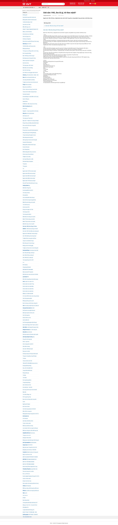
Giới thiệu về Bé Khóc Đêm (28, 420)
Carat (24, 401)
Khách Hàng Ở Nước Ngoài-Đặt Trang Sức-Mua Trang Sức (30, 467)
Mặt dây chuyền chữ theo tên (28, 312)
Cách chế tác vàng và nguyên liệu (29, 199)
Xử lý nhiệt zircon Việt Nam (28, 34)
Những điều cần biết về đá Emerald (29, 19)
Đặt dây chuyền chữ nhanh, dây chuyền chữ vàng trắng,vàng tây (30, 335)
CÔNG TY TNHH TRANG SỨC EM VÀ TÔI (30, 29)
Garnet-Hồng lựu (26, 98)
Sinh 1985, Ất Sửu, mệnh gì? (28, 255)
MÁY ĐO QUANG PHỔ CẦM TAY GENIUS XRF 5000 (30, 457)
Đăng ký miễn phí (87, 0)
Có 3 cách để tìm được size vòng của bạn (31, 295)
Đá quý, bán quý (26, 372)
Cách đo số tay (26, 62)
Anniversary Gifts (26, 207)
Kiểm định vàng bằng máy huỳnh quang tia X (30, 279)
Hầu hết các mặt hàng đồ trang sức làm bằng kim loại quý (30, 327)
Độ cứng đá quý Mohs (27, 380)
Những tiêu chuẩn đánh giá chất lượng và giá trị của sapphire (31, 440)
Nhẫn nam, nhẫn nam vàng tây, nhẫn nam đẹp (31, 491)
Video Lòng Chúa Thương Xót (28, 60)
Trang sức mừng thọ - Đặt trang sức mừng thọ (30, 330)
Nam (26, 0)
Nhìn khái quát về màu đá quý (28, 243)
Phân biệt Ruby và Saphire (28, 161)
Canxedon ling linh (26, 94)
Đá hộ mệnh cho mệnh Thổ (28, 281)
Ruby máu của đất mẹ (27, 86)
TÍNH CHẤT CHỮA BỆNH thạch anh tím (30, 363)
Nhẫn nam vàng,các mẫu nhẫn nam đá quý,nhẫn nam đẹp (30, 431)
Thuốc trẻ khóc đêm (27, 423)
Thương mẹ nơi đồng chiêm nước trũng (30, 50)
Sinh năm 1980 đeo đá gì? (28, 348)
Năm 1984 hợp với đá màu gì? (28, 55)
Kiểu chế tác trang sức (27, 411)
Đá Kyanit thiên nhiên (27, 437)
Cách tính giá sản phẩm (27, 298)
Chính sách (25, 492)
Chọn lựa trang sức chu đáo (28, 471)
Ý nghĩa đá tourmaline (27, 84)
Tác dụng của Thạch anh (28, 118)
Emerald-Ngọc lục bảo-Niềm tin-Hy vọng (30, 96)
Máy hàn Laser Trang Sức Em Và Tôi (30, 447)
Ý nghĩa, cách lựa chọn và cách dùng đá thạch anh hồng (30, 248)
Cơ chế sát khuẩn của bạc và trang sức (30, 452)
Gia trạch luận (25, 127)
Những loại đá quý (26, 48)
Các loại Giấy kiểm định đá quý (28, 197)
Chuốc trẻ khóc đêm (27, 478)
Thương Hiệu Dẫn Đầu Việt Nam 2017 (30, 502)
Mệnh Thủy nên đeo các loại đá (29, 221)
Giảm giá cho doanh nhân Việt (28, 307)
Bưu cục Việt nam (26, 473)
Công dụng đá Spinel (27, 267)
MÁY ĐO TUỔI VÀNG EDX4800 (28, 464)
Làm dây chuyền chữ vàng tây (28, 336)
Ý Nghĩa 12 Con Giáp (26, 156)
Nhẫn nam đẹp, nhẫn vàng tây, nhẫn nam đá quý (31, 488)
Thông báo (25, 166)
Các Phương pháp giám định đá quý (30, 322)
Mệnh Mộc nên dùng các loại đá (29, 216)
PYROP (24, 497)
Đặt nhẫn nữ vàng (26, 346)
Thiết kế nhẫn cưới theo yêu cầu (29, 46)
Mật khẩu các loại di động (28, 67)
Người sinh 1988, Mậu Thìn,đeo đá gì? (30, 233)
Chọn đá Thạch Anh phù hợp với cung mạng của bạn (30, 183)
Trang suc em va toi (27, 435)
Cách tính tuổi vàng (26, 70)
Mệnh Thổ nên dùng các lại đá (29, 219)
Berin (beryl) (25, 264)
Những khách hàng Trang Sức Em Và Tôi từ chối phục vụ (30, 414)
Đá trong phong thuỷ (27, 396)
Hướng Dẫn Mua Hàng (27, 365)
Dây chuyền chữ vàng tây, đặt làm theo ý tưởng (31, 484)
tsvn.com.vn (25, 495)
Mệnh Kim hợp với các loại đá (28, 223)
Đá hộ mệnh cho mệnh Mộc (28, 286)
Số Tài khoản (25, 418)
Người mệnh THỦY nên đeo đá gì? (29, 171)
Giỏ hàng (93, 3)
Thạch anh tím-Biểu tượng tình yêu (30, 91)
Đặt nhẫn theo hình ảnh (27, 332)
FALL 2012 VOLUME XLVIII (27, 368)
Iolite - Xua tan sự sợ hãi (27, 106)
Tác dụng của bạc (26, 192)
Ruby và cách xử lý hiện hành (28, 113)
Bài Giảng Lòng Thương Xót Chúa (29, 58)
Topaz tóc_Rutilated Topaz (28, 240)
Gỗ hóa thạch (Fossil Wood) (28, 154)
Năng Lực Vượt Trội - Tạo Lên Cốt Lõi (30, 504)
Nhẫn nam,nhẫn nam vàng (28, 425)
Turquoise (25, 163)
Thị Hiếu (24, 375)
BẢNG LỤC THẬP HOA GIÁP (28, 293)
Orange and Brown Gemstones (29, 432)
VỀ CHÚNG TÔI (25, 507)
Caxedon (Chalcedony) (27, 142)
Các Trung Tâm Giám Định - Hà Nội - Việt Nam (30, 75)
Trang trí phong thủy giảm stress (29, 135)
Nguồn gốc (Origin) (26, 404)
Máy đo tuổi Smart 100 (27, 454)
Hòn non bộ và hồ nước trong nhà (29, 125)
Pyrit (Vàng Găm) (26, 149)
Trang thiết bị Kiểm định (27, 370)
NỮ (48, 7)
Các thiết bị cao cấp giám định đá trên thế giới (30, 73)
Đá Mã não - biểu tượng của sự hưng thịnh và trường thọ (30, 104)
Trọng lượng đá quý (26, 382)
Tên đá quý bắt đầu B (27, 214)
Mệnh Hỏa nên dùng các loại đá (29, 202)
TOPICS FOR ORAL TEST (27, 22)
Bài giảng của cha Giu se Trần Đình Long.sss (29, 450)
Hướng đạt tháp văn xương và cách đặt (30, 250)
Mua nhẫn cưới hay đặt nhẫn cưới (29, 77)
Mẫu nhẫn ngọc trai (26, 26)
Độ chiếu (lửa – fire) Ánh (27, 387)
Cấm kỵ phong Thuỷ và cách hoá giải (30, 139)
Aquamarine (25, 101)
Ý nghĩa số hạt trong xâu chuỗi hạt (29, 238)
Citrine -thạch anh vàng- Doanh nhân (30, 89)
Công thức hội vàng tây (27, 339)
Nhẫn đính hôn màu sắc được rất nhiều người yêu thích (30, 275)
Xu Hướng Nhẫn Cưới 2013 (28, 190)
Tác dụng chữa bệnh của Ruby (29, 79)
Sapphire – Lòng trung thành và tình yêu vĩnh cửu (30, 111)
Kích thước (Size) (26, 406)
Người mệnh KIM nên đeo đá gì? (29, 178)
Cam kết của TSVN (26, 24)
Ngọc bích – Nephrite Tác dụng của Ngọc (31, 120)
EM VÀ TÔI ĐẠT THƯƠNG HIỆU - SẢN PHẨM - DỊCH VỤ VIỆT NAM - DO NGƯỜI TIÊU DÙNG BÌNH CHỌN (30, 512)
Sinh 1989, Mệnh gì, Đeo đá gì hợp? (29, 235)
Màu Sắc (24, 392)
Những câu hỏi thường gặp (28, 245)
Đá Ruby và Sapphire (27, 38)
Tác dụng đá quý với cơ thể (28, 259)
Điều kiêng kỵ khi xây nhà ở (28, 137)
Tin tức (23, 0)
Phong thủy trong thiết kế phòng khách (30, 130)
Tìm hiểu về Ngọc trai (27, 394)
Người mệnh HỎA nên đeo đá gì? (29, 173)
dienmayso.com (26, 115)
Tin (23, 168)
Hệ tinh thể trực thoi (27, 317)
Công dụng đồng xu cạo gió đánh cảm (30, 468)
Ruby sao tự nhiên (26, 351)
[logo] (29, 4)
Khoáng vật (25, 14)
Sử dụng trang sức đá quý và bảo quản (30, 353)
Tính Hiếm (25, 377)
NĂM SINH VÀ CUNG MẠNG (28, 269)
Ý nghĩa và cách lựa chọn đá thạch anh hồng (30, 82)
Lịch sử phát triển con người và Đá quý (30, 428)
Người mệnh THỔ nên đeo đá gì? (29, 180)
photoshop (25, 276)
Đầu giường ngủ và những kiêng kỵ (29, 132)
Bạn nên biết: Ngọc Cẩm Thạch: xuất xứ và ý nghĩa (30, 325)
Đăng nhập (93, 0)
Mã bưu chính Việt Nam (27, 31)
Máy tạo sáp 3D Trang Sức (28, 271)
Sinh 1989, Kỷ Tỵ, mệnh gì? (28, 257)
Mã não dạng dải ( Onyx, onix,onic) (29, 151)
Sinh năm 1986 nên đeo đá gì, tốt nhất (30, 228)
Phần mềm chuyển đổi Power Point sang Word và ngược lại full (31, 42)
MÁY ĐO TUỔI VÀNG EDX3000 (28, 461)
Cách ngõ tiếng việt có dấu (28, 159)
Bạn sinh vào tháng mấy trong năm (29, 399)
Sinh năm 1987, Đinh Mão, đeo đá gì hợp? (31, 231)
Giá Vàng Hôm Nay (26, 185)
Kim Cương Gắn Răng (27, 53)
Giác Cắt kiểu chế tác (27, 384)
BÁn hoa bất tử (26, 416)
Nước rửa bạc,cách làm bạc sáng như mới (30, 303)
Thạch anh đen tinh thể (27, 360)
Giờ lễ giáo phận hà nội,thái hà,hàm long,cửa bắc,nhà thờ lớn (29, 443)
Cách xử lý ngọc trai (26, 36)
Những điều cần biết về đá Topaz (29, 144)
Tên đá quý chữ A (26, 211)
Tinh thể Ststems (26, 204)
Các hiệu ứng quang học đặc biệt (29, 408)
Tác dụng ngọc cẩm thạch (28, 65)
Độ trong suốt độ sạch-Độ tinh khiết (30, 389)
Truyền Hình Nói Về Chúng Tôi (28, 509)
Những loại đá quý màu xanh (28, 300)
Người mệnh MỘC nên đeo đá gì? (29, 175)
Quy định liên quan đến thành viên (29, 17)
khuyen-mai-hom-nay (27, 480)
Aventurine (25, 108)
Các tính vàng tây (26, 315)
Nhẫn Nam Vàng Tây (27, 187)
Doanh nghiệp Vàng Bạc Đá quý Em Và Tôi (31, 476)
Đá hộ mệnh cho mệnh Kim (28, 291)
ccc (23, 262)
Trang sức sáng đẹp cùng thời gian (30, 356)
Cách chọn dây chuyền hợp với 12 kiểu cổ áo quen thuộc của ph (31, 306)
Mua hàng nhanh (26, 500)
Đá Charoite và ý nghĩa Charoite (29, 310)
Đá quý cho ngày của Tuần (28, 209)
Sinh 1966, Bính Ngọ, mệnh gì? (28, 252)
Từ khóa (24, 358)
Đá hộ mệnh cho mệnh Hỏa (28, 288)
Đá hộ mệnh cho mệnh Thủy (28, 283)
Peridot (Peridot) (26, 147)
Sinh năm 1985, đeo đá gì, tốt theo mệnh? (30, 226)
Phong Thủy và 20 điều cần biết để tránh (31, 123)
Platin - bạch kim (26, 341)
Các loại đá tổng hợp (27, 485)
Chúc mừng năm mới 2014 (28, 344)
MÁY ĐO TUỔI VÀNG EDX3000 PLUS (29, 459)
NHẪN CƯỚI (44, 7)
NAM (40, 7)
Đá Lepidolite (25, 195)
